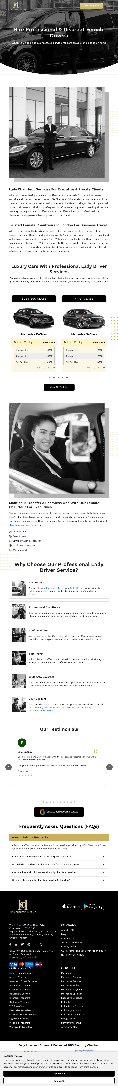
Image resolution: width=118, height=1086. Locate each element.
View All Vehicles (59, 387)
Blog (63, 934)
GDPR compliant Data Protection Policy (83, 950)
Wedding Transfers (19, 1022)
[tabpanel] (34, 334)
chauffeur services (19, 525)
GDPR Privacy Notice (72, 955)
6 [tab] (60, 802)
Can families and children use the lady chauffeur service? (44, 872)
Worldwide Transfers (20, 1027)
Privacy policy (68, 946)
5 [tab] (67, 377)
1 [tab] (49, 377)
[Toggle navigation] (107, 6)
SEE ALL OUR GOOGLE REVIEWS (62, 812)
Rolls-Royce (76, 588)
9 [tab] (71, 802)
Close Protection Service (23, 1014)
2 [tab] (54, 377)
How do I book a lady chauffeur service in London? (41, 880)
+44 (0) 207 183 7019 (46, 707)
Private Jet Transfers (21, 985)
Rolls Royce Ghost (71, 1010)
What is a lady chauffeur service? (31, 837)
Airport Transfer (18, 977)
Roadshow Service (19, 993)
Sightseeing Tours (19, 1018)
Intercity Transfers (19, 998)
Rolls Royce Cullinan (72, 1006)
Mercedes (66, 973)
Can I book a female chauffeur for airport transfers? (41, 856)
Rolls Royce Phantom (73, 1014)
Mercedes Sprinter (71, 993)
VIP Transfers (16, 1006)
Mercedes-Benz (55, 588)
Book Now (48, 342)
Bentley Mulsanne (71, 1022)
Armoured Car (69, 1027)
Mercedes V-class (71, 985)
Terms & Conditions (72, 942)
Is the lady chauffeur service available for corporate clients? (46, 864)
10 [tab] (74, 802)
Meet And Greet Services (23, 981)
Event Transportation (21, 973)
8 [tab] (67, 802)
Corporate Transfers (20, 989)
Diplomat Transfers (20, 1002)
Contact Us (67, 938)
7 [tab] (64, 802)
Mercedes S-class (71, 981)
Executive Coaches (71, 998)
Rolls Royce (67, 1002)
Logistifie (31, 957)
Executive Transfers (20, 1010)
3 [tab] (58, 377)
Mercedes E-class (71, 977)
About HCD (67, 930)
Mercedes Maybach (72, 989)
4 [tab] (62, 377)
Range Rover (68, 1018)
